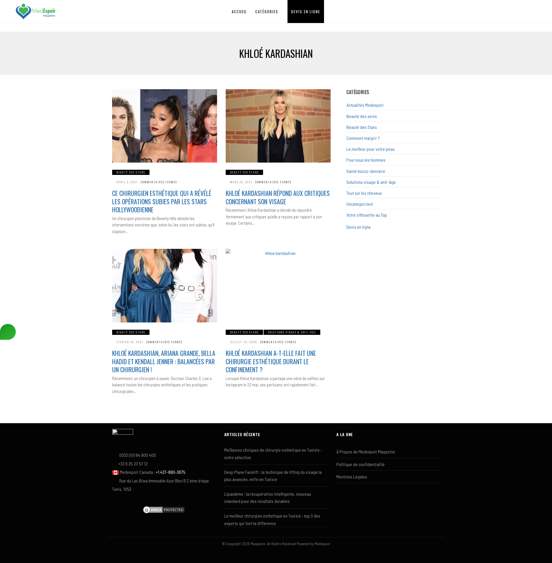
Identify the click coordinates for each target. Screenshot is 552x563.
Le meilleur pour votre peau (370, 149)
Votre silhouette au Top (366, 214)
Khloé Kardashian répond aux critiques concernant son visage (278, 197)
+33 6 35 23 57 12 (133, 463)
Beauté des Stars (130, 172)
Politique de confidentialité (360, 464)
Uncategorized (359, 204)
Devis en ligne (305, 11)
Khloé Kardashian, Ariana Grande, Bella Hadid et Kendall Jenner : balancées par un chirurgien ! (163, 361)
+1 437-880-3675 (170, 472)
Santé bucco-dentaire (365, 171)
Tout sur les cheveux (364, 193)
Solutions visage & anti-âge (292, 332)
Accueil (239, 11)
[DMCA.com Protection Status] (163, 509)
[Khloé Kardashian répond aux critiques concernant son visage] (278, 126)
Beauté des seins (361, 116)
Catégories (266, 11)
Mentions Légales (351, 476)
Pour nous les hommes (366, 160)
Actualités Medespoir (365, 105)
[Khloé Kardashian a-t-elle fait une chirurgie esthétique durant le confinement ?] (278, 285)
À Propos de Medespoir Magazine (365, 451)
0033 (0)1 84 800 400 (137, 455)
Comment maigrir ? (363, 138)
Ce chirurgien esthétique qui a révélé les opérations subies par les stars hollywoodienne (161, 201)
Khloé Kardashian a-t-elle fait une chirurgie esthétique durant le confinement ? (271, 361)
